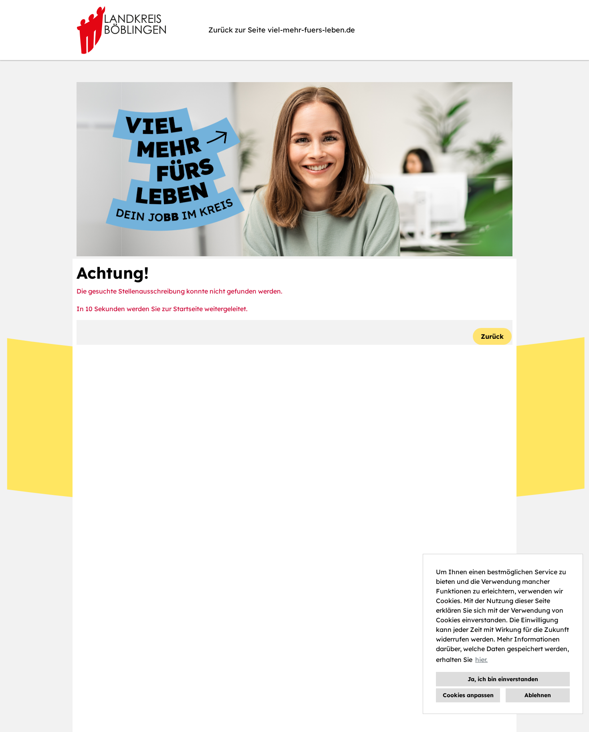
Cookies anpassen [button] (468, 695)
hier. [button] (481, 660)
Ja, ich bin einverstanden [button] (503, 679)
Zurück (492, 336)
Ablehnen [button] (537, 695)
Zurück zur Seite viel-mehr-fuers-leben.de (281, 29)
